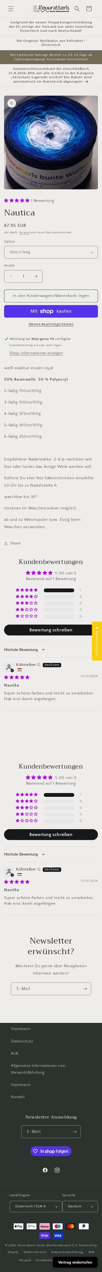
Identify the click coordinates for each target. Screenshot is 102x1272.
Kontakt (17, 1097)
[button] (11, 9)
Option (9, 241)
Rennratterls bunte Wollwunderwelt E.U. (48, 1245)
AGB (14, 1053)
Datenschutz (22, 1041)
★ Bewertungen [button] (97, 641)
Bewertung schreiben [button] (50, 630)
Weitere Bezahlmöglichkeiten (51, 324)
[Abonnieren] (85, 988)
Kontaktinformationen (51, 1260)
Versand (24, 232)
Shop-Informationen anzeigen (36, 353)
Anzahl (9, 265)
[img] (17, 677)
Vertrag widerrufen (75, 1262)
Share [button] (15, 543)
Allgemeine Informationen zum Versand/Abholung (38, 1069)
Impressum (21, 1029)
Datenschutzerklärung (67, 1252)
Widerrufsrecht (35, 1252)
